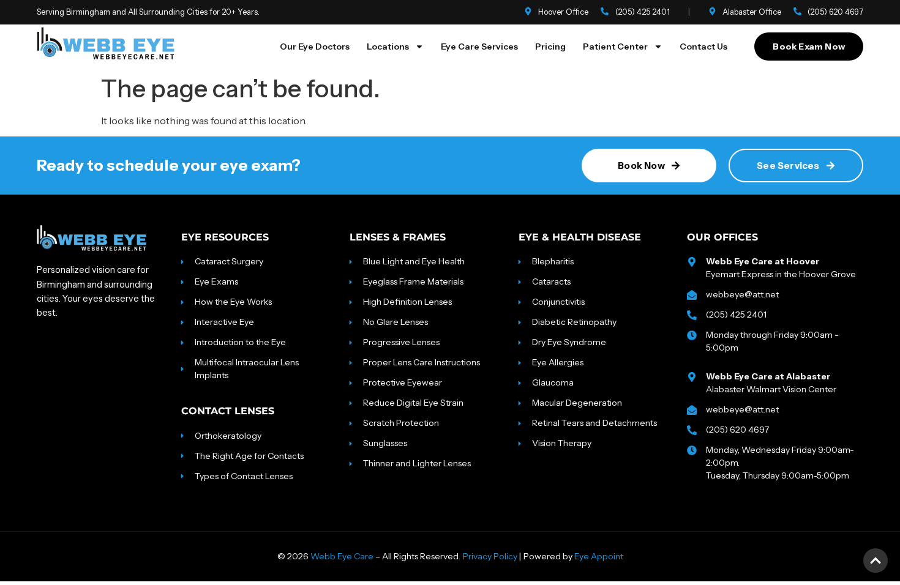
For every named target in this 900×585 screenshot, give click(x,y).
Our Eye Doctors (315, 46)
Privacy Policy (490, 556)
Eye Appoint (598, 556)
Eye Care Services (479, 46)
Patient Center (615, 46)
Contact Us (703, 46)
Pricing (550, 46)
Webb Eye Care (341, 556)
